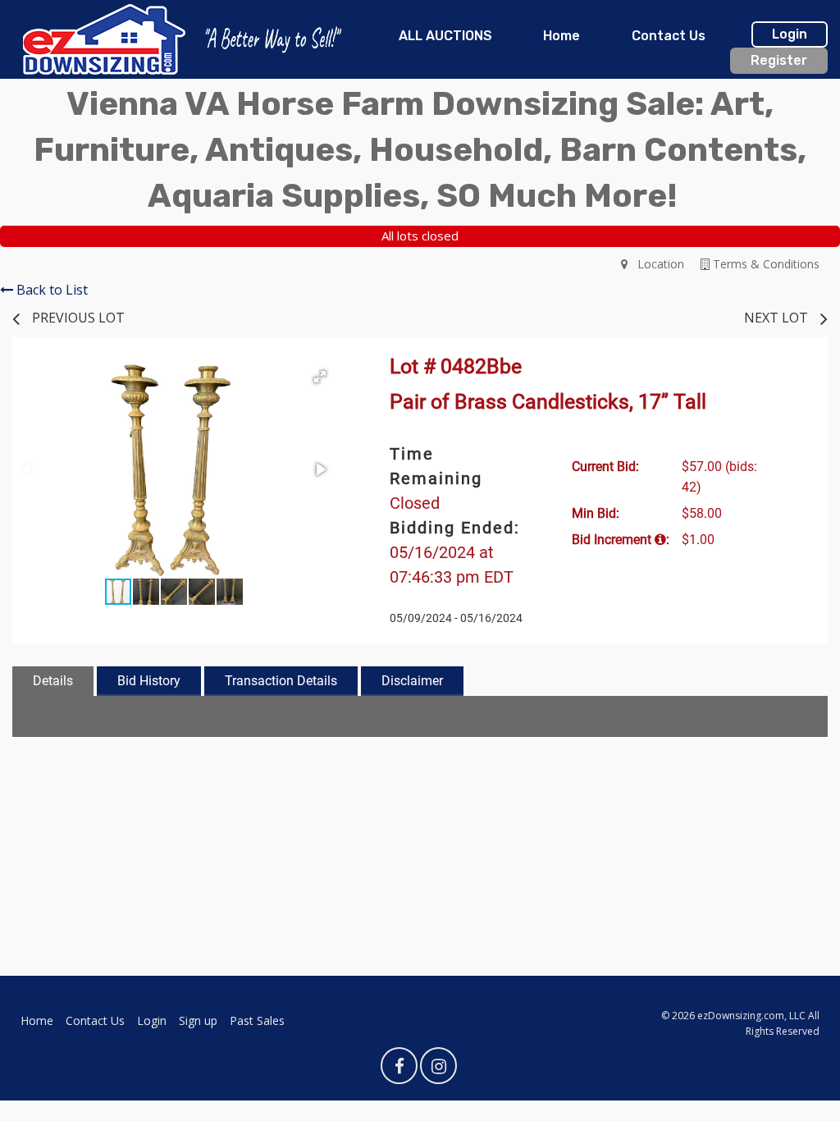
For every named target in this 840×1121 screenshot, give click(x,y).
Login (789, 34)
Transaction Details (281, 681)
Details (53, 681)
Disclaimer (412, 681)
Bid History (148, 681)
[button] (320, 377)
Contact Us (668, 35)
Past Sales (257, 1020)
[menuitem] (445, 36)
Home (561, 35)
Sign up (198, 1020)
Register (779, 60)
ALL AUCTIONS (445, 35)
